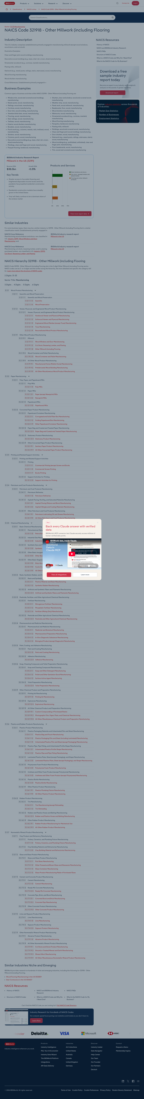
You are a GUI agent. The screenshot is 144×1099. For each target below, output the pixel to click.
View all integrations (59, 575)
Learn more (85, 575)
